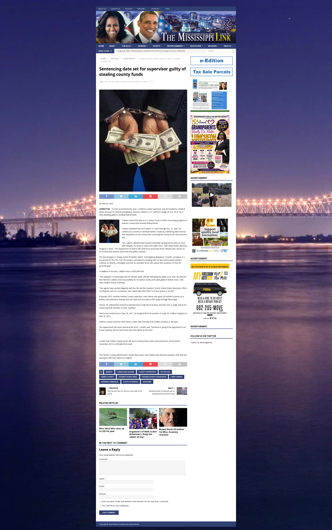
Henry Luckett (107, 377)
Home (101, 46)
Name (102, 478)
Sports (156, 46)
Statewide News (133, 81)
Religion (212, 46)
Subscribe (141, 9)
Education (195, 46)
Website (102, 494)
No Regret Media (133, 524)
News (112, 46)
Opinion (142, 46)
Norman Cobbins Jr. (110, 382)
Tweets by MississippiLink (201, 342)
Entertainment (175, 46)
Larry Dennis (176, 377)
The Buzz (126, 46)
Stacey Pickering (130, 382)
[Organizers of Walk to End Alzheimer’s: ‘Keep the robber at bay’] (143, 418)
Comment (103, 459)
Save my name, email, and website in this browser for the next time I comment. (135, 501)
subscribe (147, 382)
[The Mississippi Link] (166, 42)
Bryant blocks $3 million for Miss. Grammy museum (171, 432)
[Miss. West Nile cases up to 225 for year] (113, 417)
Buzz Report (116, 81)
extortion (165, 372)
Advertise (155, 9)
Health (227, 46)
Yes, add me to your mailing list (115, 505)
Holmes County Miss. (128, 377)
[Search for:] (220, 51)
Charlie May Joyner (125, 372)
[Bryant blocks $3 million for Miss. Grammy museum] (173, 417)
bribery (109, 372)
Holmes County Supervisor (154, 377)
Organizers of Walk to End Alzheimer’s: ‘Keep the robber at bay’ (143, 434)
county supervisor (147, 372)
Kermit (104, 81)
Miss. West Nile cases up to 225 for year (111, 430)
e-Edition (128, 9)
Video (167, 9)
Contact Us (115, 9)
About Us (102, 9)
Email (101, 486)
